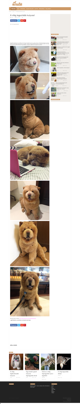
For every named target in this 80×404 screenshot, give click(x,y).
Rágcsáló (41, 8)
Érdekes (22, 8)
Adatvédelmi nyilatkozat (67, 398)
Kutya (36, 8)
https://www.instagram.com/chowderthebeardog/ (27, 318)
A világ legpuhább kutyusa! (20, 11)
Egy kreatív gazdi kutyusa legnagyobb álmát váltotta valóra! (31, 374)
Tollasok (48, 8)
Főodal (10, 11)
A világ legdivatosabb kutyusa (14, 373)
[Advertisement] (30, 34)
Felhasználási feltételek (67, 401)
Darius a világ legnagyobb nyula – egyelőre (48, 373)
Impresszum (69, 399)
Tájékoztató (69, 400)
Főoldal (13, 8)
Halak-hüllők (30, 8)
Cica (18, 8)
